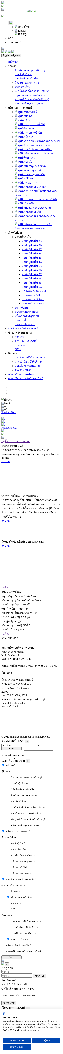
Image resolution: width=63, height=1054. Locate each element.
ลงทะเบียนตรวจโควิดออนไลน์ (25, 378)
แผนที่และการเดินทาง (27, 365)
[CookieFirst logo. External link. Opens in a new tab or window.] (4, 1013)
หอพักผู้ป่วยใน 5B (32, 270)
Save (11, 748)
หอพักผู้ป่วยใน (23, 236)
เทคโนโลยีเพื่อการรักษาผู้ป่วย (32, 91)
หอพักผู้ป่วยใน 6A (32, 278)
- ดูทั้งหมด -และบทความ (15, 441)
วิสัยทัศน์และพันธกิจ (26, 78)
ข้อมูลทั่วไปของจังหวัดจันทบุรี (32, 99)
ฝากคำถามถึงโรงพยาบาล (30, 357)
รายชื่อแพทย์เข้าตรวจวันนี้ (23, 328)
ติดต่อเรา (13, 353)
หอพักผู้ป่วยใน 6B (32, 282)
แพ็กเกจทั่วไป (22, 320)
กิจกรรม (20, 336)
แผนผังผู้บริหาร (23, 74)
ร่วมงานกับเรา (23, 370)
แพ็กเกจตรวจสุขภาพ (27, 316)
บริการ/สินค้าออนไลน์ (21, 374)
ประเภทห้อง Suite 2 (33, 303)
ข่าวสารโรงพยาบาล (20, 332)
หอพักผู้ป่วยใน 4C (32, 261)
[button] (6, 412)
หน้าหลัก (13, 61)
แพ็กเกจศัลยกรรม (25, 324)
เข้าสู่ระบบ (39, 976)
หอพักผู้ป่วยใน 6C (32, 286)
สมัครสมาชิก (9, 1003)
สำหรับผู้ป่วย (15, 232)
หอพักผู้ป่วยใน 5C (32, 274)
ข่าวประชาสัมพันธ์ (26, 341)
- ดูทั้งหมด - (8, 587)
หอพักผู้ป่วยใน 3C (32, 249)
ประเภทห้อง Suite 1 (33, 299)
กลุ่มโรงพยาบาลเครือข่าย (30, 95)
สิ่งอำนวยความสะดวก (28, 82)
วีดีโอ (18, 349)
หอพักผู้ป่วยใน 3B (32, 245)
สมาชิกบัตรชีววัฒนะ (27, 311)
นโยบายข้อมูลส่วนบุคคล (29, 103)
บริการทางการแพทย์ (20, 107)
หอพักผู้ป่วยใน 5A (32, 266)
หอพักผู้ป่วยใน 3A (32, 241)
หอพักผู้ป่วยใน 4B (32, 257)
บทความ (20, 345)
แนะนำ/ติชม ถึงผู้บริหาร (29, 361)
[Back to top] (2, 960)
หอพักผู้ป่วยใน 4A (32, 253)
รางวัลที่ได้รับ (22, 86)
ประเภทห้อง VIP (31, 295)
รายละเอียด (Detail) (12, 755)
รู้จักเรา (12, 66)
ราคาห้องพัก (22, 307)
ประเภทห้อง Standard (34, 291)
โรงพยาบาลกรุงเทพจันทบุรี (30, 70)
